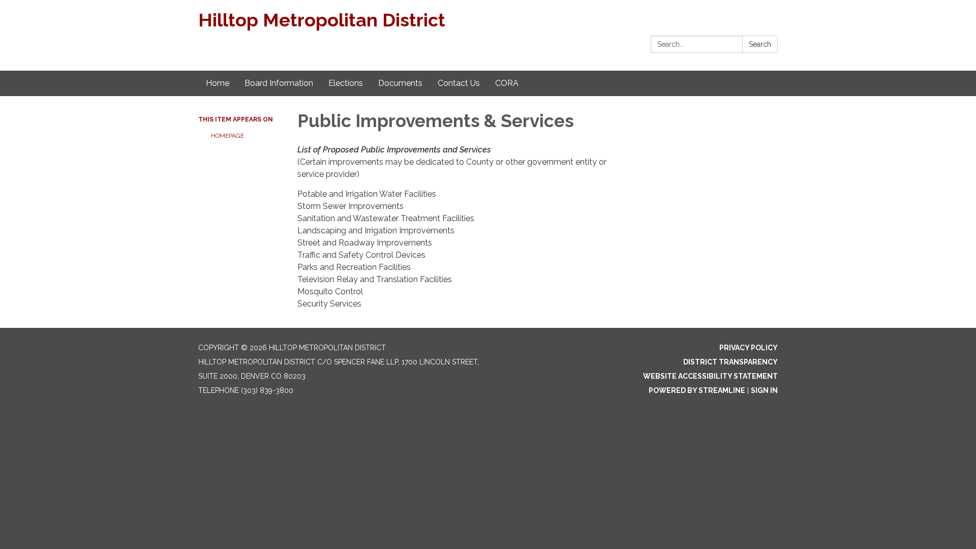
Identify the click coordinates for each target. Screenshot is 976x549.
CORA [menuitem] (506, 83)
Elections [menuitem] (345, 83)
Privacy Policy (748, 348)
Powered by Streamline (697, 390)
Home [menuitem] (217, 83)
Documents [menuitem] (400, 83)
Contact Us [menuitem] (459, 83)
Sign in (764, 390)
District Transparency (730, 362)
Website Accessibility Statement (710, 376)
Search (760, 44)
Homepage (227, 135)
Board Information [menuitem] (279, 83)
